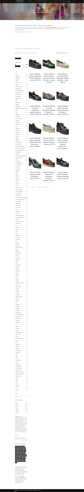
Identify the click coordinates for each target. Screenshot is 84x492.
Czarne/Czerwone (19, 187)
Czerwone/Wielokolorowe (20, 217)
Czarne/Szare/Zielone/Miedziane (22, 197)
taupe (17, 358)
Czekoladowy (18, 211)
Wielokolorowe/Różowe (20, 372)
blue (16, 126)
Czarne (17, 185)
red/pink (17, 326)
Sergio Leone (20, 458)
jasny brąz (17, 257)
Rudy (16, 340)
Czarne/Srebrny (18, 193)
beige (17, 74)
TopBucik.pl (20, 0)
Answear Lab (17, 446)
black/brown (18, 116)
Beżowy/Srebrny (19, 94)
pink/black (17, 306)
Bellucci (16, 447)
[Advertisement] (42, 40)
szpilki (45, 2)
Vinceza (16, 461)
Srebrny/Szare (18, 350)
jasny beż (17, 255)
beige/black (18, 76)
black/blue (17, 114)
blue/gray (17, 132)
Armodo (20, 446)
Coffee (17, 181)
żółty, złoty (17, 385)
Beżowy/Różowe (19, 92)
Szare (17, 354)
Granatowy (18, 239)
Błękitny (17, 171)
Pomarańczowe (18, 312)
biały (16, 110)
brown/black (18, 165)
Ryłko (18, 457)
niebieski (17, 280)
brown (17, 160)
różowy (17, 336)
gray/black (17, 245)
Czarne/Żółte (18, 203)
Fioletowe (17, 227)
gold (16, 233)
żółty (16, 383)
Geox (25, 451)
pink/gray (17, 308)
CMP (25, 450)
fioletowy (17, 229)
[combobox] (21, 396)
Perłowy (17, 298)
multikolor (17, 278)
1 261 (39, 187)
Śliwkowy (17, 346)
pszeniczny (18, 320)
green (17, 249)
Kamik (16, 454)
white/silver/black (19, 368)
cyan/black (17, 183)
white (17, 362)
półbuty (55, 2)
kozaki (60, 2)
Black (17, 112)
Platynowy (17, 310)
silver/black (18, 344)
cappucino (17, 175)
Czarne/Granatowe (19, 189)
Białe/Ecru (17, 104)
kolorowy (17, 267)
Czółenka (17, 404)
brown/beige (18, 161)
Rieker (16, 457)
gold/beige (18, 235)
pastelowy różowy (19, 296)
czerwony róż (18, 223)
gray (16, 241)
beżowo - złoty (18, 82)
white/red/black (18, 366)
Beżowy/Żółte (18, 96)
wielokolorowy (18, 376)
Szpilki (17, 412)
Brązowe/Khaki (18, 144)
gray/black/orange (19, 247)
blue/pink (17, 136)
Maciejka (25, 454)
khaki (17, 263)
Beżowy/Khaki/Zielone (20, 90)
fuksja (17, 231)
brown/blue (18, 167)
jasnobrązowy (18, 253)
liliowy (17, 272)
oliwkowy (17, 290)
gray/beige (18, 243)
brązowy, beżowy (19, 158)
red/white (17, 328)
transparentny (18, 360)
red (16, 324)
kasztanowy (18, 259)
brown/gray (18, 169)
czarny (17, 209)
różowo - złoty (18, 334)
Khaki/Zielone (18, 265)
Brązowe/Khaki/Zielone (20, 146)
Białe (16, 100)
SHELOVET (24, 458)
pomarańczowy (18, 316)
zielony (17, 380)
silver (17, 342)
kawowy (17, 261)
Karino (19, 454)
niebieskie (17, 284)
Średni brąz (18, 352)
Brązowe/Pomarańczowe (20, 148)
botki (64, 2)
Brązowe (17, 140)
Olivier (23, 455)
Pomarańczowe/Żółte (19, 314)
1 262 (43, 187)
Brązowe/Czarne (19, 142)
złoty (16, 387)
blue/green (18, 134)
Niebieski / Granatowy (20, 282)
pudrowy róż (18, 322)
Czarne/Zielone (18, 201)
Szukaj (18, 58)
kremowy (17, 269)
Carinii (19, 450)
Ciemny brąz (18, 179)
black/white (18, 124)
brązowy (17, 154)
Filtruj (17, 66)
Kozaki (17, 406)
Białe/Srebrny (18, 106)
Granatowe (18, 237)
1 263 (46, 187)
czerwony (17, 219)
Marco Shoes (17, 455)
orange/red (18, 294)
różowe (17, 330)
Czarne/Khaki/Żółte (19, 191)
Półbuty (17, 408)
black (24, 447)
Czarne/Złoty (18, 205)
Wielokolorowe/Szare (19, 374)
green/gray (18, 251)
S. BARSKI (17, 458)
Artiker (23, 446)
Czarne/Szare (18, 195)
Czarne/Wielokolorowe (20, 199)
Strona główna (17, 52)
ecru (16, 225)
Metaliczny (17, 274)
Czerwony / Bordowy (19, 221)
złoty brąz (17, 389)
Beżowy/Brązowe (19, 86)
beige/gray (18, 78)
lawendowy (18, 271)
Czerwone (17, 213)
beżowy (17, 84)
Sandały (17, 410)
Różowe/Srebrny (19, 332)
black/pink (17, 122)
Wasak (19, 461)
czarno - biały (18, 207)
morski (17, 276)
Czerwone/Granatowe (20, 215)
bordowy (17, 138)
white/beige (18, 364)
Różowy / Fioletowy (19, 338)
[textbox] (21, 396)
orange (17, 292)
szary (17, 356)
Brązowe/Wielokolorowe (20, 150)
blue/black (17, 128)
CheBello (22, 450)
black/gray (17, 120)
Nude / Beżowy (18, 286)
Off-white (17, 288)
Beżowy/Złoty (18, 98)
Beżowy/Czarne (18, 88)
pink (16, 302)
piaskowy (17, 300)
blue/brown (18, 130)
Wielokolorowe (18, 370)
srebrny (17, 348)
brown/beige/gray (19, 163)
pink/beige (18, 304)
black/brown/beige (19, 118)
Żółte (16, 382)
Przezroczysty (18, 318)
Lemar (21, 454)
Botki (17, 402)
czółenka (50, 2)
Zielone (17, 378)
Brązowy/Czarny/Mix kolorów (21, 156)
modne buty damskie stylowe (20, 2)
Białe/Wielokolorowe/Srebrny (21, 108)
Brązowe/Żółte (18, 152)
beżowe (17, 80)
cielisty (17, 177)
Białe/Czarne (18, 102)
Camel (17, 173)
